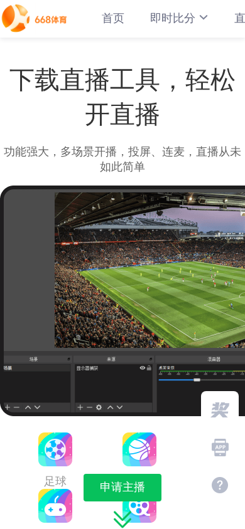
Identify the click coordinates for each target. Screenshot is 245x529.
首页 (113, 18)
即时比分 (172, 18)
